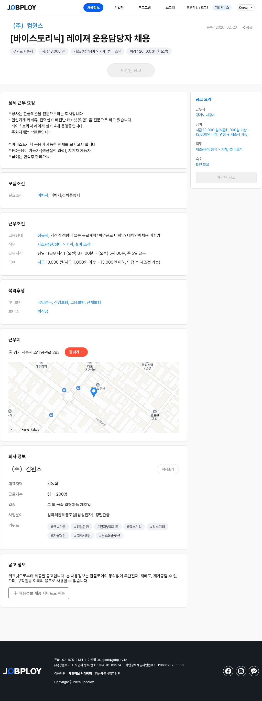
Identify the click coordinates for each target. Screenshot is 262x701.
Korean (244, 7)
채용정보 (93, 7)
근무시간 (15, 253)
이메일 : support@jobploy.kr (107, 660)
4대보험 (15, 302)
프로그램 (144, 7)
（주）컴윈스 (26, 25)
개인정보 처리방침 (80, 673)
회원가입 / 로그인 (198, 7)
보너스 (13, 311)
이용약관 (60, 673)
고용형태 (15, 235)
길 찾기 (74, 352)
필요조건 (15, 195)
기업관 (119, 7)
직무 (12, 244)
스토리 (170, 7)
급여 (12, 262)
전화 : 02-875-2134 (68, 660)
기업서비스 (222, 7)
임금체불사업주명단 (107, 673)
